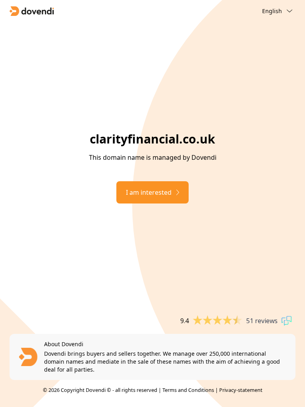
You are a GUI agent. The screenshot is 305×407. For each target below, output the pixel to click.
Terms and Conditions (188, 389)
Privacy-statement (241, 389)
